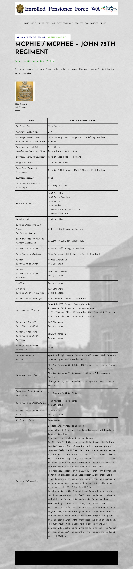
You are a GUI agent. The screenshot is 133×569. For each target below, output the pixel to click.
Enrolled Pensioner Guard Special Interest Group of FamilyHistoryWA (77, 553)
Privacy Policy (36, 559)
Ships (41, 23)
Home (26, 23)
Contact (94, 23)
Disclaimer (22, 559)
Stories (79, 23)
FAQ (86, 23)
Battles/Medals (65, 23)
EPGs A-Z (50, 23)
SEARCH (103, 23)
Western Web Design (44, 556)
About (33, 23)
